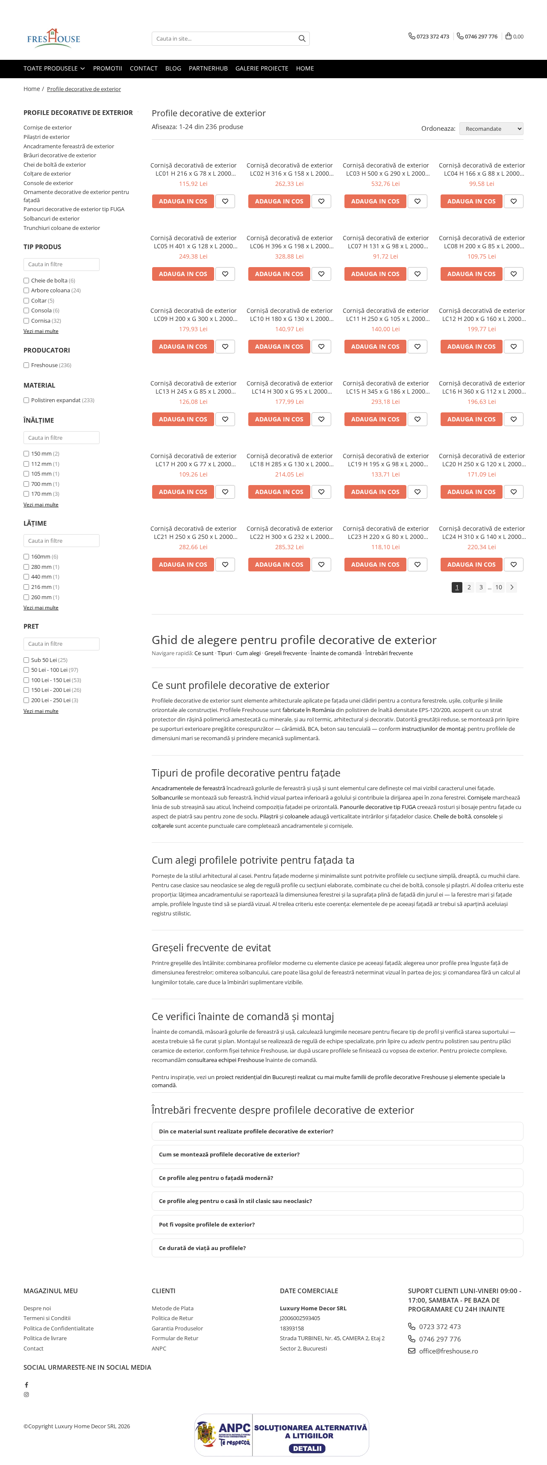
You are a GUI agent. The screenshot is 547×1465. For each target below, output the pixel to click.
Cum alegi (248, 653)
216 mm (41, 587)
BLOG (173, 68)
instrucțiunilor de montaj (433, 728)
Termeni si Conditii (47, 1318)
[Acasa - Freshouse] (66, 38)
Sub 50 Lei (44, 660)
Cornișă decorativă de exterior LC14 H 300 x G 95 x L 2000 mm (290, 387)
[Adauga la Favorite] (225, 201)
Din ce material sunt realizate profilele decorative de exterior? (246, 1131)
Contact (144, 68)
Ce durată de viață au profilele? (202, 1248)
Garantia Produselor (177, 1328)
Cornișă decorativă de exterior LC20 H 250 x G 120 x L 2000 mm (482, 460)
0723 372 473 (439, 1326)
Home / (35, 89)
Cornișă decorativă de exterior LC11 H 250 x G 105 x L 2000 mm (386, 314)
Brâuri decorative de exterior (60, 155)
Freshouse (44, 365)
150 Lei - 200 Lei (51, 690)
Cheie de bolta (49, 280)
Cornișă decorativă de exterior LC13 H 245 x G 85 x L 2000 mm (193, 387)
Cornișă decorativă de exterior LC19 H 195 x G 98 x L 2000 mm (386, 460)
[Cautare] (302, 39)
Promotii (107, 68)
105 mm (41, 473)
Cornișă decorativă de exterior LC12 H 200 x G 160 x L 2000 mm (482, 314)
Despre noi (37, 1308)
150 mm (41, 453)
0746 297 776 (439, 1339)
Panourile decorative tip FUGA (378, 807)
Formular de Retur (175, 1338)
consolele (485, 816)
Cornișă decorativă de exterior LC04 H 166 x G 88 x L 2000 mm (482, 169)
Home (305, 68)
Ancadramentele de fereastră (188, 788)
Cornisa (40, 320)
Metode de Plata (173, 1308)
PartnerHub (208, 68)
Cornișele (479, 797)
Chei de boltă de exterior (55, 164)
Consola (41, 310)
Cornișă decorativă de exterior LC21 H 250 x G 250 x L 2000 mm (193, 532)
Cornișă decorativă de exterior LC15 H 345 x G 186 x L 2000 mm (386, 387)
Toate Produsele (51, 68)
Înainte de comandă (336, 653)
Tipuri (225, 653)
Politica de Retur (172, 1318)
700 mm (41, 484)
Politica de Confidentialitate (59, 1328)
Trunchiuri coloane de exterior (62, 228)
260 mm (41, 597)
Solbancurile (167, 797)
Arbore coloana (50, 290)
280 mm (41, 567)
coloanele (297, 816)
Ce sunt (204, 653)
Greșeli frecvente (286, 653)
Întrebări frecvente (389, 653)
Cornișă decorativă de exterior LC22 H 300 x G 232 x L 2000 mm (290, 532)
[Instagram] (26, 1394)
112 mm (41, 464)
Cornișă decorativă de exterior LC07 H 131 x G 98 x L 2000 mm (386, 242)
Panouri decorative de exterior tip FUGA (74, 209)
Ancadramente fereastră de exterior (69, 146)
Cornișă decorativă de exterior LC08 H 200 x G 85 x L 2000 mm (482, 242)
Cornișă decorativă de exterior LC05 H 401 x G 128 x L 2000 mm (193, 242)
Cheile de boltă (452, 816)
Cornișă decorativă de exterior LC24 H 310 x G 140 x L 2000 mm (482, 532)
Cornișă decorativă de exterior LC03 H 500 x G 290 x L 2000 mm (386, 169)
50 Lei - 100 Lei (49, 670)
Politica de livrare (45, 1338)
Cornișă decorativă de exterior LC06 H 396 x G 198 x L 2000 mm (290, 242)
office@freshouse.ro (448, 1351)
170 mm (41, 493)
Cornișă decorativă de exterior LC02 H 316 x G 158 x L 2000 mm (290, 169)
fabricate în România (308, 710)
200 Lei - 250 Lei (51, 700)
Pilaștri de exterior (47, 137)
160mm (40, 556)
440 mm (41, 576)
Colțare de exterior (47, 173)
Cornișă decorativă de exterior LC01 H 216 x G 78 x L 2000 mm (193, 169)
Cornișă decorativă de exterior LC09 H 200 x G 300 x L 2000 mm (193, 314)
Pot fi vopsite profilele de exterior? (207, 1224)
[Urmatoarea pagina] (511, 587)
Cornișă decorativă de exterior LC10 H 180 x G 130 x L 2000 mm (290, 314)
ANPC (159, 1348)
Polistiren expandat (56, 400)
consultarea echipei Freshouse (225, 1060)
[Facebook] (26, 1385)
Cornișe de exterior (48, 127)
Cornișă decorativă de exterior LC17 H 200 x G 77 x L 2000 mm (193, 460)
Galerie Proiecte (261, 68)
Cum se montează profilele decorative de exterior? (229, 1154)
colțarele (163, 826)
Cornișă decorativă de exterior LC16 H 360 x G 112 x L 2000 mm (482, 387)
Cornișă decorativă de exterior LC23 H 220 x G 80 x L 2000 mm (386, 532)
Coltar (39, 300)
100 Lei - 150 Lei (51, 680)
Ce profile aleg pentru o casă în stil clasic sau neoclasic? (235, 1201)
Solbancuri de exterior (51, 218)
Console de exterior (48, 183)
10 (498, 587)
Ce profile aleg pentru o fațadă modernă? (216, 1178)
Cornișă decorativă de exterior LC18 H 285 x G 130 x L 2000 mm (290, 460)
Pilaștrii (269, 816)
